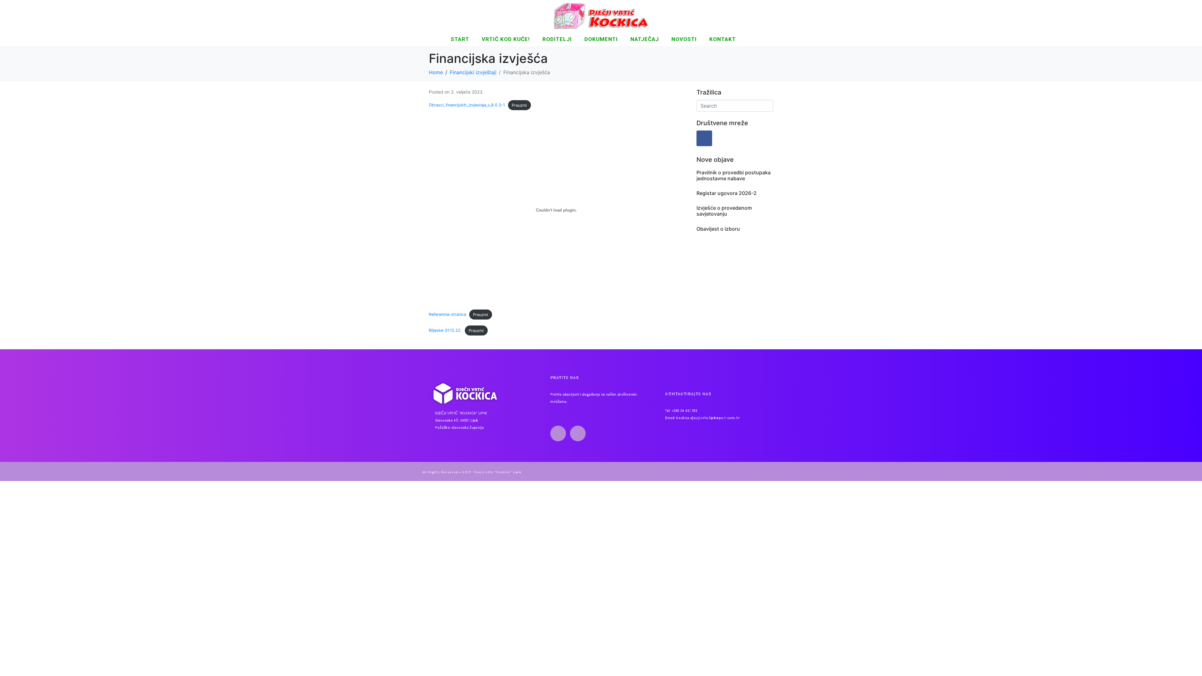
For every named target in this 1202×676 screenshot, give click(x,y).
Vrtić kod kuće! (506, 39)
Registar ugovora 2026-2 (726, 193)
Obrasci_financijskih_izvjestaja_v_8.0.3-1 (467, 105)
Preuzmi (519, 105)
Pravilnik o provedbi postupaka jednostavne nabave (733, 175)
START (460, 39)
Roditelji (557, 39)
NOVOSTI (684, 39)
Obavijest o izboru (718, 229)
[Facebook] (704, 138)
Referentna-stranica (447, 314)
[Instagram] (578, 433)
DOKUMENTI (601, 39)
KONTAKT (722, 39)
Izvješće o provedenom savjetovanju (724, 211)
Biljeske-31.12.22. (445, 330)
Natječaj (644, 39)
